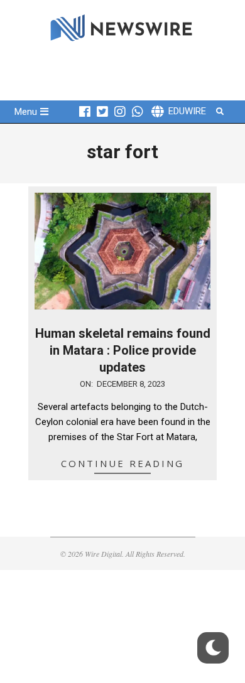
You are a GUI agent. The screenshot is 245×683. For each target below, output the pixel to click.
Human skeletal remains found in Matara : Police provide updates (122, 350)
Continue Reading (122, 463)
